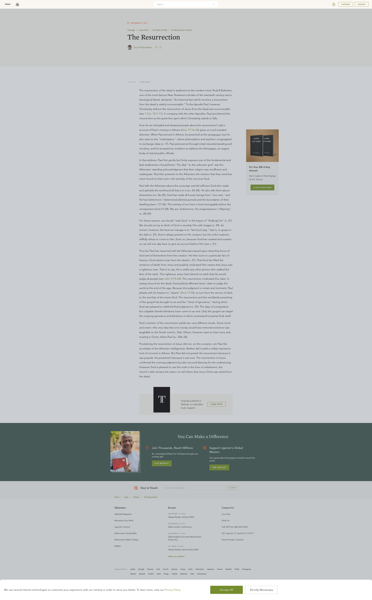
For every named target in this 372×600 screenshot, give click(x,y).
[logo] (17, 4)
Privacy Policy (172, 589)
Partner (345, 4)
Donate (361, 4)
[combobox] (182, 4)
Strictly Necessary (261, 589)
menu (8, 4)
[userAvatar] (334, 4)
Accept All (226, 589)
